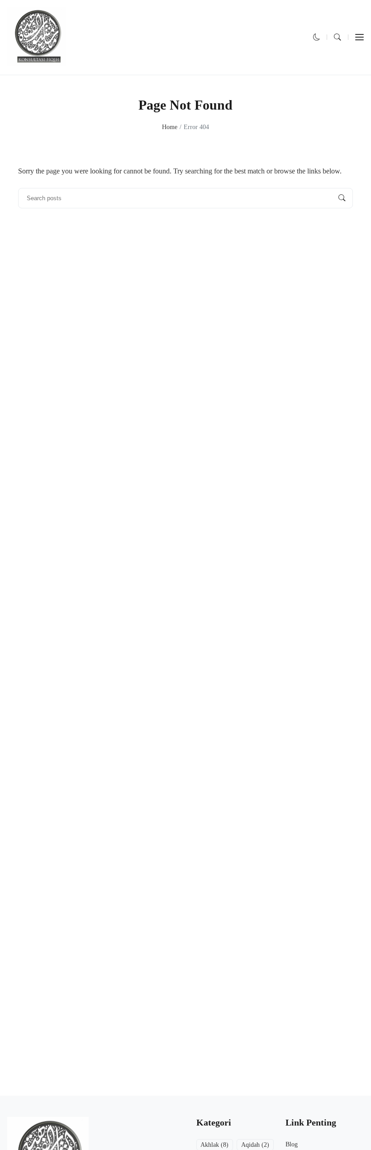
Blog (291, 1144)
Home (169, 127)
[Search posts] (342, 197)
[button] (316, 37)
